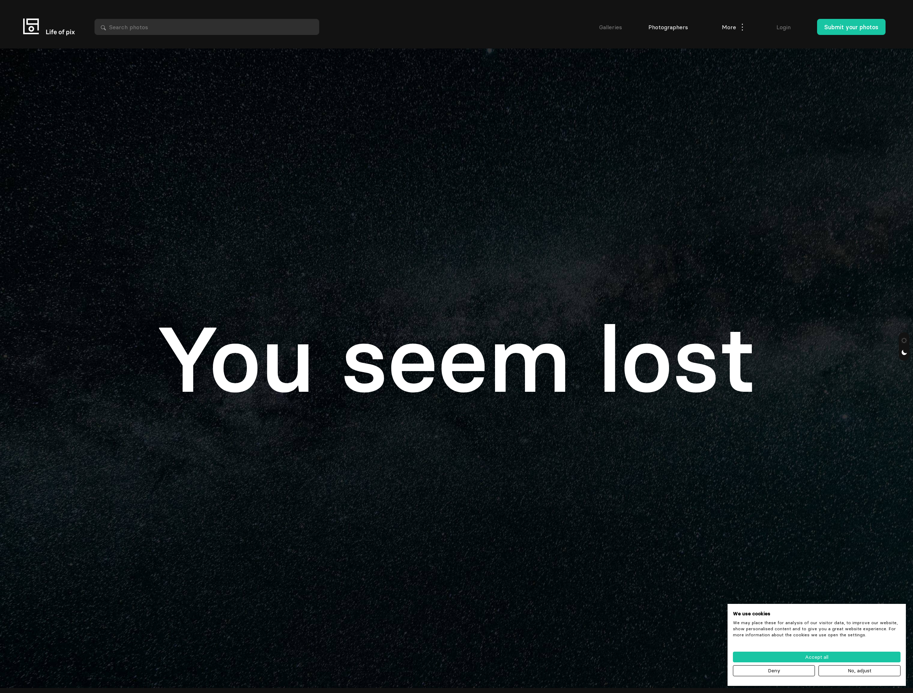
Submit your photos (851, 27)
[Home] (49, 27)
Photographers (668, 27)
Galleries (610, 27)
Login (783, 27)
